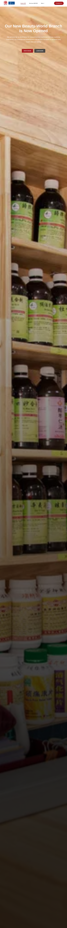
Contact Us (59, 3)
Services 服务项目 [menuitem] (33, 3)
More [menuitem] (42, 3)
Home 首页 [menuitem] (23, 3)
